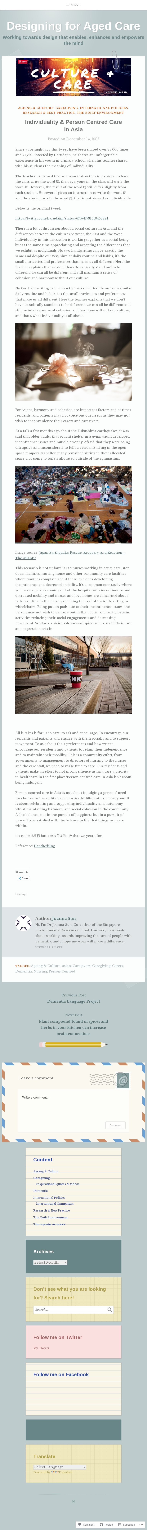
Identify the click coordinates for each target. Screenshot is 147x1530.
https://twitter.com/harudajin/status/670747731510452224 (61, 218)
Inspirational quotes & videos (57, 1184)
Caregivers (82, 966)
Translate (65, 1472)
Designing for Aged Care (73, 26)
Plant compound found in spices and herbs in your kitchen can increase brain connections (73, 1024)
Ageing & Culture (36, 108)
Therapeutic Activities (49, 1224)
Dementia (23, 971)
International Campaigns (55, 1203)
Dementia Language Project (73, 998)
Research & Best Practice (49, 113)
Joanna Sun (64, 918)
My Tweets (41, 1348)
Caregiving (67, 108)
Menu (76, 5)
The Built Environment (100, 113)
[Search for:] (73, 1310)
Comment (115, 1125)
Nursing (40, 971)
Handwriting (44, 846)
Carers (117, 966)
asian (66, 966)
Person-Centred (62, 971)
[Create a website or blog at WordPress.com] (73, 1501)
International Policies (104, 108)
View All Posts (49, 947)
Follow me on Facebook (61, 1374)
